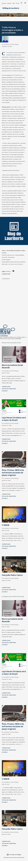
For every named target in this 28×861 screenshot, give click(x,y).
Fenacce (8, 271)
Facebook (4, 3)
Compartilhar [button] (6, 274)
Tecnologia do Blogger (15, 854)
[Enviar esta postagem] (13, 271)
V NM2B (5, 525)
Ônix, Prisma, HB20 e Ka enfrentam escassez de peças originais (13, 472)
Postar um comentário (9, 388)
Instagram (9, 3)
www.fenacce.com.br (13, 264)
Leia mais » (5, 391)
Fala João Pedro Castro (12, 575)
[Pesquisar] (21, 3)
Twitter (13, 3)
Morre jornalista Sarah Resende (12, 366)
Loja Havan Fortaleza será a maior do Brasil (14, 418)
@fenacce (21, 264)
